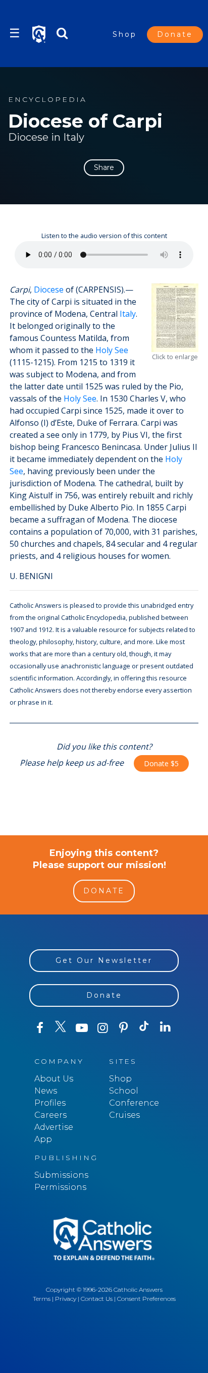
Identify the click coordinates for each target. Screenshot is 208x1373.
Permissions (60, 1187)
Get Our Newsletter (104, 960)
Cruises (124, 1115)
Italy (128, 313)
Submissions (61, 1175)
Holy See (111, 350)
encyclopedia (47, 99)
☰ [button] (14, 33)
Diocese (49, 289)
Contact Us (97, 1298)
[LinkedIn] (165, 1027)
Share (104, 167)
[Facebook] (39, 1028)
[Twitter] (60, 1028)
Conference (134, 1103)
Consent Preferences (146, 1298)
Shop (125, 34)
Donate (175, 34)
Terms (41, 1298)
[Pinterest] (123, 1028)
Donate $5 (161, 763)
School (123, 1091)
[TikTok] (144, 1028)
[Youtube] (81, 1028)
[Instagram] (102, 1028)
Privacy (65, 1298)
